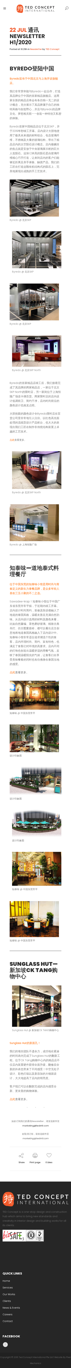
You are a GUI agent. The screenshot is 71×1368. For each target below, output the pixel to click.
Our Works (9, 1294)
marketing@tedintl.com (35, 1125)
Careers (7, 1314)
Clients (7, 1301)
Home (6, 1281)
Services (8, 1287)
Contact (8, 1321)
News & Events (11, 1307)
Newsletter (36, 49)
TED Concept (52, 49)
